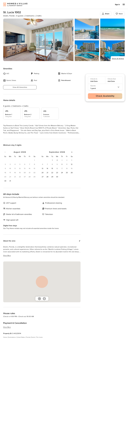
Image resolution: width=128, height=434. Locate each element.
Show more (7, 136)
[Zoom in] (39, 302)
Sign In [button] (117, 5)
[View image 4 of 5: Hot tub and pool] (87, 50)
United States (21, 341)
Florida (28, 341)
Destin (33, 341)
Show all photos (118, 59)
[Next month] (72, 155)
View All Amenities (20, 87)
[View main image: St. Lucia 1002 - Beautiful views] (38, 40)
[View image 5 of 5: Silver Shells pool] (112, 50)
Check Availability (105, 96)
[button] (5, 185)
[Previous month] (5, 155)
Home (5, 341)
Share (107, 14)
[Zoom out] (44, 302)
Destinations (12, 341)
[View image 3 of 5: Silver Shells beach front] (112, 29)
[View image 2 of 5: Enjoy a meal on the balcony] (87, 29)
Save (121, 14)
